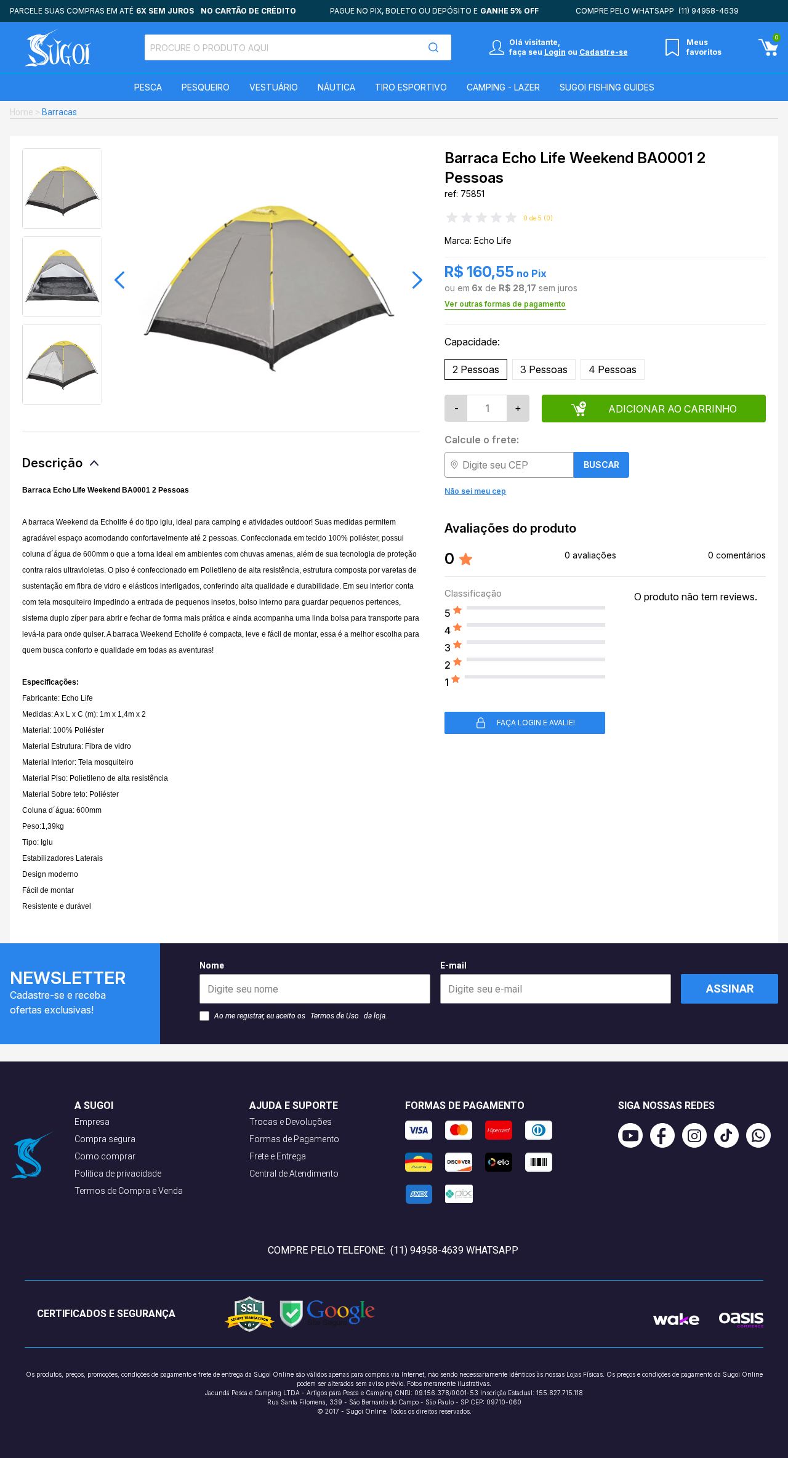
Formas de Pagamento (294, 1139)
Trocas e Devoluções (290, 1122)
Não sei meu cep (475, 491)
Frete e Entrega (277, 1156)
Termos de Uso (334, 1016)
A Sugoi (93, 1105)
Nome (211, 965)
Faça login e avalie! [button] (536, 722)
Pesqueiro (206, 87)
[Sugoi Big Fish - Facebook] (666, 1135)
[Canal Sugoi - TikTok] (730, 1135)
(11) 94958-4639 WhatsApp (454, 1250)
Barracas (59, 112)
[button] (119, 280)
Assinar (730, 988)
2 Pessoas (475, 369)
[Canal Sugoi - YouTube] (634, 1135)
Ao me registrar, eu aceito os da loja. (300, 1016)
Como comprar (104, 1156)
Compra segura (104, 1139)
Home (21, 112)
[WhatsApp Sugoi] (762, 1135)
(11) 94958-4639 (708, 10)
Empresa (92, 1122)
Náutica (336, 87)
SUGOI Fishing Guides (607, 87)
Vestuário (273, 87)
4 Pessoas (613, 369)
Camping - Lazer (503, 87)
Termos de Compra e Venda (128, 1191)
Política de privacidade (117, 1173)
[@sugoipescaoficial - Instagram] (698, 1135)
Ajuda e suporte (293, 1105)
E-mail (453, 965)
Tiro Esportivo (411, 87)
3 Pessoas (544, 369)
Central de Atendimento (294, 1173)
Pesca (148, 87)
